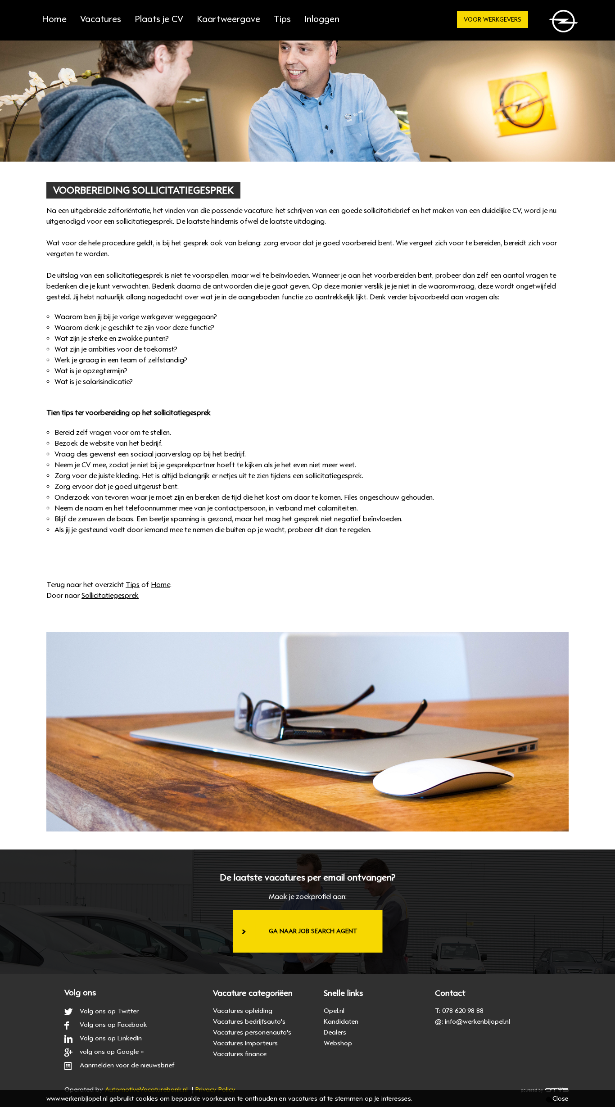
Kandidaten (341, 1021)
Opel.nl (334, 1011)
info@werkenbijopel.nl (477, 1021)
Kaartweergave (228, 19)
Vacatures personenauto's (252, 1032)
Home (54, 19)
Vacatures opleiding (242, 1011)
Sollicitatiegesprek (110, 595)
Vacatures (100, 19)
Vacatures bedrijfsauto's (249, 1021)
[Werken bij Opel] (565, 23)
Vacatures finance (240, 1054)
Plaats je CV (159, 19)
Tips (282, 19)
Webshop (338, 1043)
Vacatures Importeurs (245, 1043)
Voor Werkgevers (492, 19)
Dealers (335, 1032)
